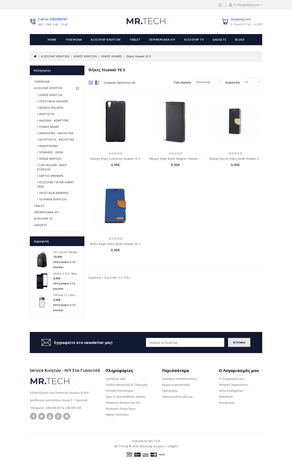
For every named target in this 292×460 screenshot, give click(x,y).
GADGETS (219, 39)
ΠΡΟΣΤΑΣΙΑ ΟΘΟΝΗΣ (53, 101)
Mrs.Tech (154, 441)
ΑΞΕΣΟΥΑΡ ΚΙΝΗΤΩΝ (106, 39)
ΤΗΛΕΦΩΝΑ (73, 39)
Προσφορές (169, 390)
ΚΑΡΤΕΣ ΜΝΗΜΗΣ (51, 176)
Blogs (240, 39)
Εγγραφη (239, 342)
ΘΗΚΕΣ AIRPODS (50, 159)
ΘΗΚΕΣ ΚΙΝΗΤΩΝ (85, 56)
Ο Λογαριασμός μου (232, 379)
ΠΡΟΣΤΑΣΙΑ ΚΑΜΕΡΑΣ (54, 193)
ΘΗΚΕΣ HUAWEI (111, 56)
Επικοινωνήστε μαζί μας (177, 396)
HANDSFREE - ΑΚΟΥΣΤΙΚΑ (56, 133)
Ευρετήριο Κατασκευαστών (179, 379)
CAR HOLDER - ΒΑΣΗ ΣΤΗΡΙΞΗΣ (52, 167)
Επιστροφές (226, 402)
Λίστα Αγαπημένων (231, 390)
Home (52, 39)
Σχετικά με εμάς (115, 379)
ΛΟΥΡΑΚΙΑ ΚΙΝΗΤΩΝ (52, 199)
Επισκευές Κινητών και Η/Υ (122, 402)
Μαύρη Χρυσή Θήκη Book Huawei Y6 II (236, 159)
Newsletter (226, 396)
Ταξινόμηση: (182, 82)
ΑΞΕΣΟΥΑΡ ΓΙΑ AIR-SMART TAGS (55, 184)
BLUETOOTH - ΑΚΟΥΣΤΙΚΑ (56, 139)
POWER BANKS (49, 127)
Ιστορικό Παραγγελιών (233, 385)
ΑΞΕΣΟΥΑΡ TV (194, 39)
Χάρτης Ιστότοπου (117, 414)
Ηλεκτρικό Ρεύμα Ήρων (120, 408)
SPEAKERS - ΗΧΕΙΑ (51, 152)
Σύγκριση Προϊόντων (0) (119, 82)
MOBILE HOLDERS (51, 108)
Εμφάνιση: (232, 82)
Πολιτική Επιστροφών (119, 390)
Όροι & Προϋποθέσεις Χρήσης (125, 396)
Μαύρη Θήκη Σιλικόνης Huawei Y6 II (115, 159)
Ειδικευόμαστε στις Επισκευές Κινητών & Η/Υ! (59, 392)
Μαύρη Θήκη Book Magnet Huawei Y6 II (177, 159)
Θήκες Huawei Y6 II (138, 56)
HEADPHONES (48, 146)
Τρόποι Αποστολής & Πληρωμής (126, 385)
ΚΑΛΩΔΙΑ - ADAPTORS (54, 120)
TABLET (134, 39)
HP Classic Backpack (67, 252)
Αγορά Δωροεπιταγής (176, 385)
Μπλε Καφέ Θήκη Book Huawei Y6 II (115, 244)
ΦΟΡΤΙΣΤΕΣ (47, 114)
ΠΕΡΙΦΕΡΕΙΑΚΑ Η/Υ (162, 39)
